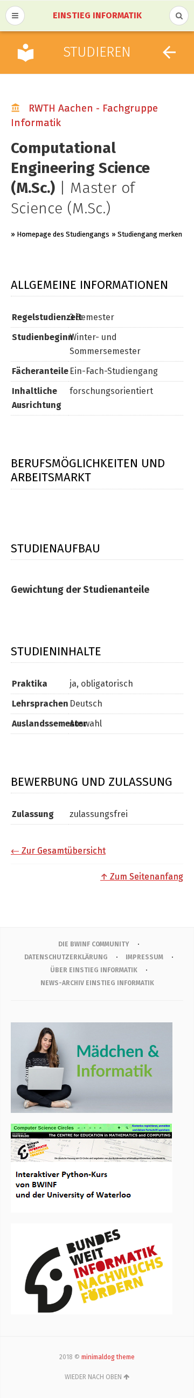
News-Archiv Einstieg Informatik (97, 983)
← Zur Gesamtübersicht (58, 851)
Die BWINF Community (93, 944)
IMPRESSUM (144, 957)
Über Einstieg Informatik (93, 970)
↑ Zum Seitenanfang (141, 876)
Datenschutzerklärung (66, 957)
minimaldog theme (108, 1357)
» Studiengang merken (147, 234)
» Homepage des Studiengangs (60, 234)
